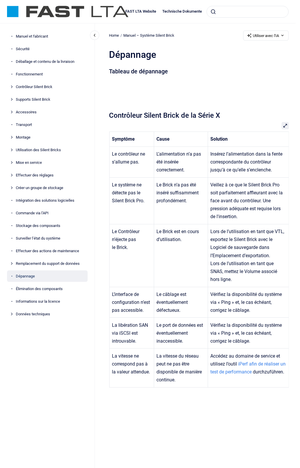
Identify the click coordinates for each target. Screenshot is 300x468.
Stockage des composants (38, 225)
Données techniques (33, 314)
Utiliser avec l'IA (266, 35)
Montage (23, 137)
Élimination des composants (39, 289)
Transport (24, 124)
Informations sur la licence (38, 301)
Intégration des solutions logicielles (45, 200)
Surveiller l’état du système (38, 238)
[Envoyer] (213, 11)
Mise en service (29, 162)
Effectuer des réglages (35, 175)
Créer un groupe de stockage (39, 188)
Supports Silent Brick (33, 99)
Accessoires (26, 112)
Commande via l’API (32, 213)
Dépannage (25, 276)
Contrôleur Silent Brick (34, 87)
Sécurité (23, 49)
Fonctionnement (29, 74)
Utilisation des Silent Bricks (38, 150)
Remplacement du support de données (48, 263)
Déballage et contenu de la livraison (45, 61)
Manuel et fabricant (32, 36)
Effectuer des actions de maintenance (47, 251)
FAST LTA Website (140, 11)
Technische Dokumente (182, 11)
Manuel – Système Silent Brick (148, 35)
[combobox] (247, 11)
